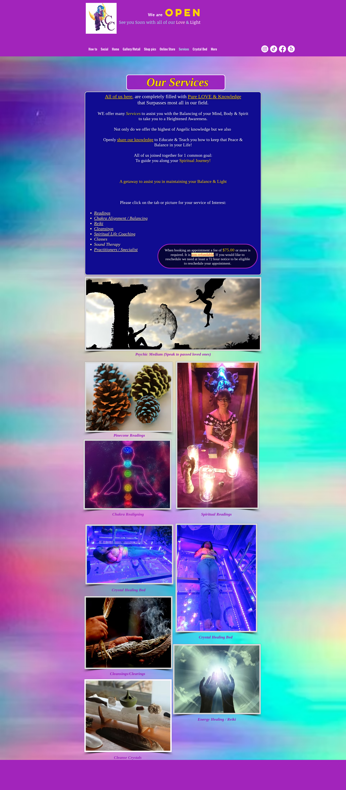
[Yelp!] (291, 48)
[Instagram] (264, 48)
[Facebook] (282, 48)
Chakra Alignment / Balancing (121, 218)
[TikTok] (273, 48)
